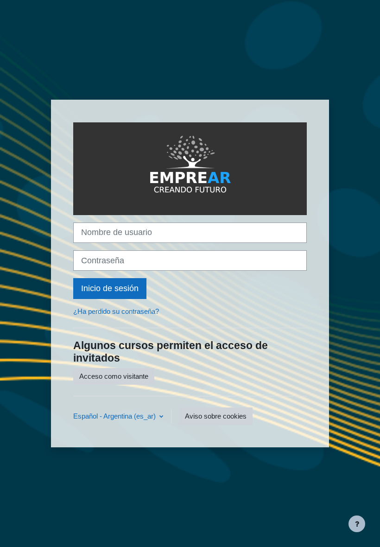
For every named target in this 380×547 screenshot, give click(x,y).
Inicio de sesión (110, 288)
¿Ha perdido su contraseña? (116, 311)
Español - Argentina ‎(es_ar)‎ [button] (115, 416)
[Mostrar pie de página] (356, 523)
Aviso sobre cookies (216, 416)
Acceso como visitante (113, 376)
